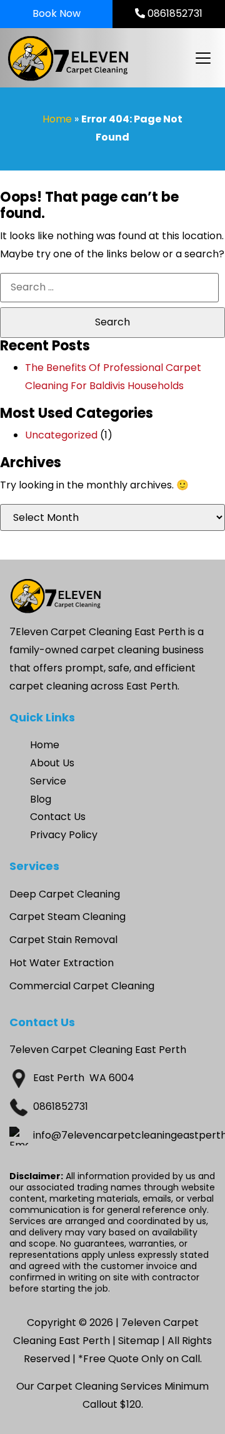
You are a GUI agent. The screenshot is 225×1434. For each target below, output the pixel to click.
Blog (40, 799)
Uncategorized (61, 435)
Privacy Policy (64, 835)
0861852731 (173, 13)
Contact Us (58, 816)
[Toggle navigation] (202, 58)
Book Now (56, 13)
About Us (52, 763)
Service (48, 781)
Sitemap (138, 1340)
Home (57, 119)
